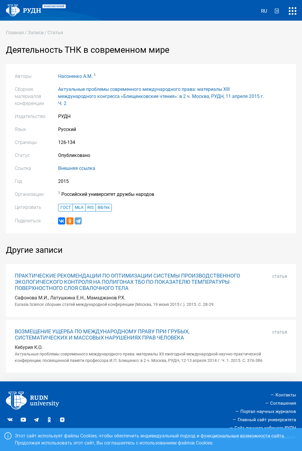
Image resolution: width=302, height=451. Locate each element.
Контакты (285, 395)
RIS (90, 207)
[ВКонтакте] (61, 220)
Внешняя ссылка (76, 168)
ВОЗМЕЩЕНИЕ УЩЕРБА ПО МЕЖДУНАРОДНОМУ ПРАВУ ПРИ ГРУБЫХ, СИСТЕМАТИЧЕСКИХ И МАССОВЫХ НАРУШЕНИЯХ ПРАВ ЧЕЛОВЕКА (102, 335)
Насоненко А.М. (75, 76)
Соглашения (283, 403)
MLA (79, 207)
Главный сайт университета (267, 419)
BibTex (104, 207)
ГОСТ (65, 207)
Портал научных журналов (268, 411)
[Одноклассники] (69, 220)
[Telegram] (78, 220)
